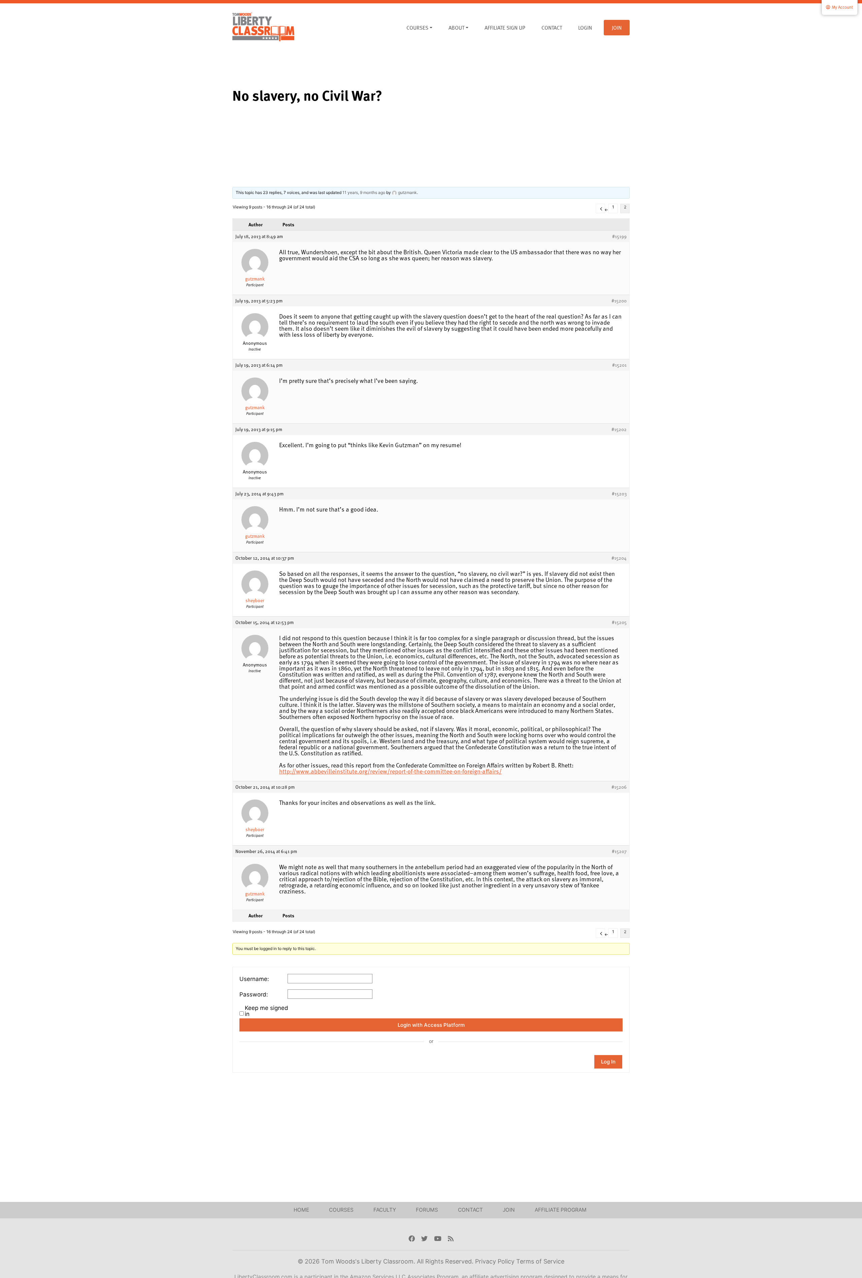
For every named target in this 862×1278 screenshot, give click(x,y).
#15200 (619, 301)
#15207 (619, 851)
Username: (254, 979)
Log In (608, 1061)
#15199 (619, 236)
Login (585, 28)
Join (617, 28)
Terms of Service (540, 1261)
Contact (551, 28)
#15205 (619, 622)
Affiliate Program (561, 1210)
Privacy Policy (495, 1261)
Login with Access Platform (431, 1025)
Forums (427, 1210)
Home (301, 1210)
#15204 (619, 558)
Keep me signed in (266, 1011)
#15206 (619, 787)
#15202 (619, 429)
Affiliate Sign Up (505, 28)
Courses (417, 28)
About (456, 28)
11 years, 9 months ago (363, 192)
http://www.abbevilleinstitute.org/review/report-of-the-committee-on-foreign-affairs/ (390, 771)
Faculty (384, 1210)
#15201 (619, 365)
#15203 (619, 494)
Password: (253, 994)
